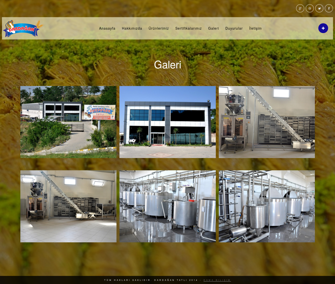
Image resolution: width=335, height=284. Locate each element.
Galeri (213, 28)
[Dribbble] (309, 8)
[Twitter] (319, 8)
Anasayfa (107, 28)
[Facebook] (328, 8)
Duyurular (234, 28)
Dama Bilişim (217, 280)
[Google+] (300, 8)
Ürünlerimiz (159, 28)
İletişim (255, 28)
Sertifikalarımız (188, 28)
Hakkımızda (132, 28)
